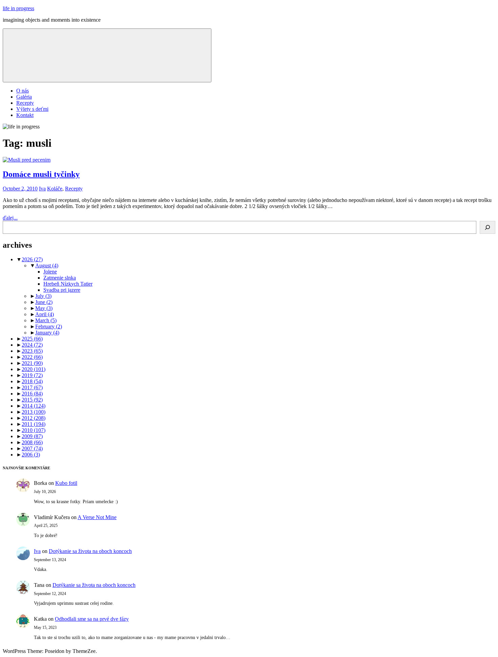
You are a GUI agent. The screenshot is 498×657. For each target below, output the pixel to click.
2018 (32, 381)
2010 (33, 430)
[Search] (487, 227)
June (44, 302)
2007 (32, 448)
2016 (32, 393)
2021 (32, 363)
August (46, 265)
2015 (32, 400)
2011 (33, 424)
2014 (33, 406)
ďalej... (10, 218)
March (46, 320)
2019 (32, 375)
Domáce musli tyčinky (41, 174)
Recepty (25, 103)
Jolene (50, 271)
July (43, 296)
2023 (32, 351)
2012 (33, 418)
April (44, 314)
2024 (32, 345)
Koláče (54, 188)
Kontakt (25, 115)
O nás (22, 91)
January (47, 332)
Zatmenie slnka (59, 278)
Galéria (24, 97)
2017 (32, 387)
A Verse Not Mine (97, 517)
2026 (32, 259)
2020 (33, 369)
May (44, 308)
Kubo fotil (66, 483)
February (48, 326)
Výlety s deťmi (32, 109)
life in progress (18, 8)
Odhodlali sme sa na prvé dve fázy (92, 619)
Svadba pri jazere (61, 290)
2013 (33, 412)
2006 (31, 454)
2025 (32, 339)
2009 (32, 436)
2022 (32, 357)
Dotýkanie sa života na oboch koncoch (90, 551)
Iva (42, 188)
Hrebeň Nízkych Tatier (67, 284)
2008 (32, 442)
